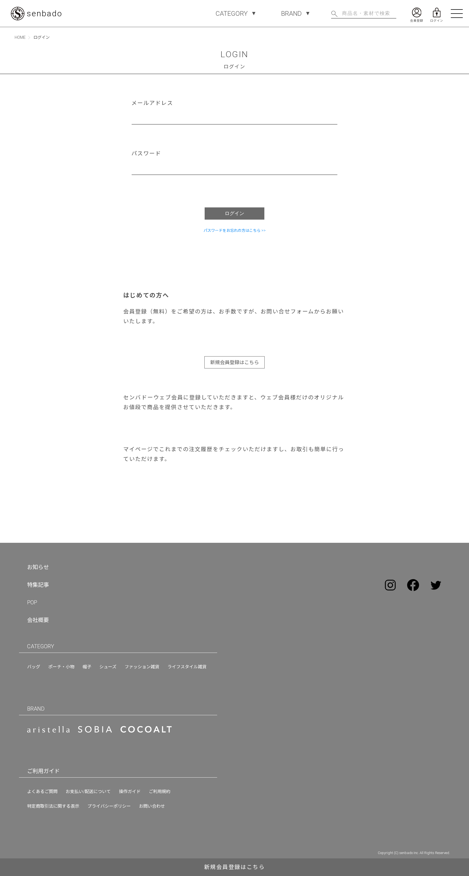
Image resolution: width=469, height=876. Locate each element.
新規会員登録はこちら (234, 362)
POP (32, 602)
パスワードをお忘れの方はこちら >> (235, 230)
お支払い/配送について (88, 791)
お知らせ (38, 567)
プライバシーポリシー (109, 806)
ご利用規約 (159, 791)
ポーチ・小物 (61, 666)
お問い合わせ (152, 806)
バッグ (33, 666)
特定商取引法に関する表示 (53, 806)
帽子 (87, 666)
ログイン (234, 213)
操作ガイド (130, 791)
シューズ (107, 666)
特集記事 (38, 585)
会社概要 (38, 620)
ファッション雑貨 (142, 666)
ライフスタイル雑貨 (187, 666)
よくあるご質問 (42, 791)
